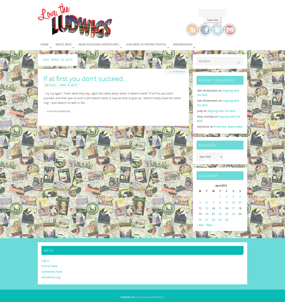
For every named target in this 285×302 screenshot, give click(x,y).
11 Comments (177, 71)
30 (226, 220)
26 (200, 220)
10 (233, 202)
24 (233, 214)
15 (220, 208)
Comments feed (51, 271)
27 (206, 220)
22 (220, 214)
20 (206, 214)
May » (210, 225)
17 (233, 208)
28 (213, 220)
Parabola (141, 297)
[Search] (239, 62)
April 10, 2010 (68, 85)
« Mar (200, 225)
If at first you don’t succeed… (85, 78)
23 (226, 214)
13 (206, 208)
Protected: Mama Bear (228, 126)
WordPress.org (50, 277)
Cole (52, 85)
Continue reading (58, 111)
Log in (45, 260)
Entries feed (49, 266)
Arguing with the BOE (222, 111)
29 (220, 220)
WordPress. (157, 297)
